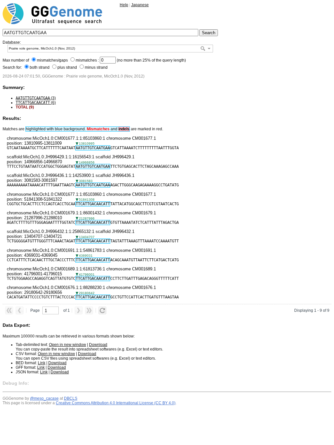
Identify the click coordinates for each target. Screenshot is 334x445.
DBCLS (70, 398)
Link (41, 363)
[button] (209, 48)
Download (98, 344)
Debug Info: (16, 383)
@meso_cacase (44, 398)
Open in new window (67, 344)
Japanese (140, 5)
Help (124, 5)
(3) (36, 98)
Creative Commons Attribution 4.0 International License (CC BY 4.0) (115, 403)
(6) (36, 102)
